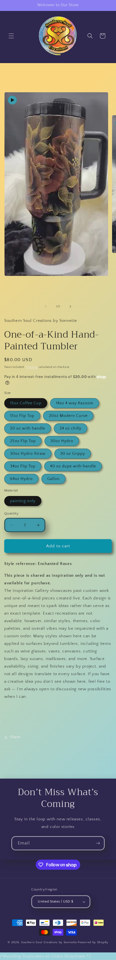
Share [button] (15, 737)
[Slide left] (45, 306)
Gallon (53, 479)
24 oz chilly (70, 428)
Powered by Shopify (93, 942)
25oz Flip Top (23, 441)
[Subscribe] (98, 843)
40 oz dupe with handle (73, 466)
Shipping (32, 367)
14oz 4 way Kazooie (74, 403)
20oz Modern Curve (68, 416)
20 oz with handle (27, 428)
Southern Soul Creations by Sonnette (49, 942)
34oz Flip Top (22, 466)
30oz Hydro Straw (28, 453)
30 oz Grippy (72, 453)
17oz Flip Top (22, 416)
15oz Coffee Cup (25, 403)
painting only (22, 501)
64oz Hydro (21, 479)
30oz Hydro (61, 441)
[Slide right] (70, 306)
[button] (11, 36)
